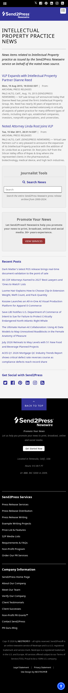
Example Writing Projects (16, 523)
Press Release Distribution (17, 510)
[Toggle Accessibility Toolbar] (61, 686)
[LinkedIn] (51, 3)
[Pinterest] (46, 3)
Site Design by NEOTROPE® (34, 671)
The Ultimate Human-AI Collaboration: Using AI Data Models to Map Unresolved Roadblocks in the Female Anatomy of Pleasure (33, 331)
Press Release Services (15, 504)
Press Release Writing (14, 517)
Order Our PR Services (15, 555)
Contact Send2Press (13, 621)
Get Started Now (33, 448)
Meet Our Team (11, 589)
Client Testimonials (13, 602)
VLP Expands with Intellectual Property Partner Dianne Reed (29, 78)
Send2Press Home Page (16, 576)
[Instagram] (57, 3)
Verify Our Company (14, 596)
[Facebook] (40, 3)
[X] (5, 382)
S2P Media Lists (11, 536)
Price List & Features (14, 529)
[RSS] (62, 3)
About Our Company (14, 583)
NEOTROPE (23, 641)
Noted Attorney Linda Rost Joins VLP (27, 126)
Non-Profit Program (13, 549)
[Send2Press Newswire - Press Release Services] (17, 17)
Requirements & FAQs (15, 542)
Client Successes (11, 608)
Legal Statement (21, 667)
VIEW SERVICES (33, 241)
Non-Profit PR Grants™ (15, 615)
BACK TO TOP (34, 405)
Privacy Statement (42, 667)
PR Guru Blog (9, 627)
